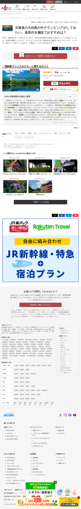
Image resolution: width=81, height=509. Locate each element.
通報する (76, 127)
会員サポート (62, 463)
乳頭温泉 (42, 339)
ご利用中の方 (60, 454)
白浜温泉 (5, 351)
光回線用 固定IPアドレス (14, 469)
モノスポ (62, 356)
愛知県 (27, 386)
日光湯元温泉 (48, 353)
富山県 (16, 382)
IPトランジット (11, 478)
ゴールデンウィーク (45, 133)
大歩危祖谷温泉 (31, 355)
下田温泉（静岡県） (31, 346)
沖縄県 (52, 403)
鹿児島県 (46, 403)
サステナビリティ (38, 463)
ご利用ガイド (64, 333)
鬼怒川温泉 (12, 344)
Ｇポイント (63, 338)
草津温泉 (32, 342)
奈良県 (38, 390)
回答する (50, 2)
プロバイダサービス (13, 466)
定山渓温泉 (5, 339)
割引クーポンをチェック (62, 89)
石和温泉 (47, 344)
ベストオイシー (64, 354)
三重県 (33, 386)
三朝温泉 (34, 351)
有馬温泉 (49, 348)
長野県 (22, 378)
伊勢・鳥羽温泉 (13, 355)
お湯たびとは (64, 330)
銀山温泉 (25, 342)
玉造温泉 (41, 351)
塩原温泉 (19, 344)
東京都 (27, 373)
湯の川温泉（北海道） (31, 339)
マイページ (68, 2)
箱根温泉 (5, 355)
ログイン (76, 2)
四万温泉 (5, 344)
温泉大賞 (61, 430)
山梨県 (16, 378)
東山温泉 (11, 342)
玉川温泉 (40, 353)
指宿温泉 (5, 358)
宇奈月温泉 (13, 348)
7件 (68, 72)
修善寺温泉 (20, 346)
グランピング (29, 137)
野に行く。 (63, 359)
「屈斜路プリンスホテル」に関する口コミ (25, 66)
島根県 (22, 394)
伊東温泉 (13, 346)
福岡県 (15, 403)
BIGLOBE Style (37, 472)
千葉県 (22, 373)
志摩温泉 (22, 355)
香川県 (22, 398)
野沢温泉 (26, 344)
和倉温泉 (41, 346)
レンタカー (18, 137)
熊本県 (30, 403)
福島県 (49, 365)
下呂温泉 (21, 348)
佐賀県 (20, 403)
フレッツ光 (10, 463)
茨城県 (27, 369)
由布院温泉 (40, 355)
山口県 (38, 394)
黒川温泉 (18, 353)
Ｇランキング (64, 340)
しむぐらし (61, 433)
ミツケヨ (62, 363)
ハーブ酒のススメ (65, 372)
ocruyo (62, 345)
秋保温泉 (5, 342)
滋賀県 (16, 390)
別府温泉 (11, 353)
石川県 (22, 382)
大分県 (35, 403)
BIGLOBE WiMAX (12, 439)
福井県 (27, 382)
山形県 (44, 365)
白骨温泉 (33, 344)
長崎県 (25, 403)
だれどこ (62, 342)
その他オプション (38, 446)
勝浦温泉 (11, 351)
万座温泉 (47, 342)
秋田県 (38, 365)
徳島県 (16, 398)
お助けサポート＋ (38, 430)
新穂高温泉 (35, 348)
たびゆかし (63, 365)
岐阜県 (22, 386)
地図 (47, 78)
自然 (68, 133)
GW (35, 133)
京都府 (22, 390)
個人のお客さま (9, 423)
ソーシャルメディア (38, 475)
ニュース (35, 466)
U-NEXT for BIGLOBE (39, 443)
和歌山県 (44, 390)
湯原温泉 (5, 353)
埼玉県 (16, 373)
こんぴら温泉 (27, 351)
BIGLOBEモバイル (12, 436)
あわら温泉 (5, 348)
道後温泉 (18, 351)
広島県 (33, 394)
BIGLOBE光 (10, 430)
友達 (16, 133)
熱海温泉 (48, 355)
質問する (58, 2)
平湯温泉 (28, 348)
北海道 (23, 133)
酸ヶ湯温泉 (33, 353)
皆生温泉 (48, 351)
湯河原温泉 (5, 346)
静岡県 (16, 386)
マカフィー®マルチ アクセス (16, 480)
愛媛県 (27, 398)
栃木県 (16, 369)
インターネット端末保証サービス (41, 434)
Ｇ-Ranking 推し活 (65, 368)
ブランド (35, 460)
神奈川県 (33, 373)
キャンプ (62, 133)
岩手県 (27, 365)
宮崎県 (40, 403)
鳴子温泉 (49, 339)
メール (60, 460)
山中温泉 (48, 346)
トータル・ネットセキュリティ (41, 439)
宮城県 (33, 365)
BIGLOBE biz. (11, 458)
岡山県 (27, 394)
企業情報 (33, 454)
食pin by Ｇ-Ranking (66, 370)
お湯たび (62, 347)
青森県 (22, 365)
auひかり (10, 433)
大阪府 (27, 390)
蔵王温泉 (18, 342)
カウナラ (62, 361)
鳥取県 (16, 394)
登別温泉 (13, 339)
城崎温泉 (42, 348)
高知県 (33, 398)
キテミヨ (62, 352)
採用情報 (35, 469)
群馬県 (22, 369)
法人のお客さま (9, 454)
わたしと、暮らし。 (66, 349)
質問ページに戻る (41, 202)
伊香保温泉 (39, 342)
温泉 (55, 133)
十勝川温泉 (20, 339)
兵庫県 (33, 390)
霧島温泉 (25, 353)
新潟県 (27, 378)
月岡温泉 (40, 344)
